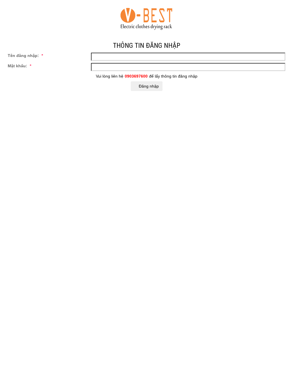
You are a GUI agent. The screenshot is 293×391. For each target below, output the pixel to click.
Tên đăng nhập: (25, 55)
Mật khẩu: (19, 66)
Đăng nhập (148, 86)
